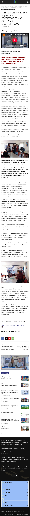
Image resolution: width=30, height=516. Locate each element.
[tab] (15, 482)
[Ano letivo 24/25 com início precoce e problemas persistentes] (25, 400)
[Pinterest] (9, 338)
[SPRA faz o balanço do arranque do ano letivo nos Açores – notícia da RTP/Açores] (25, 428)
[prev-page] (2, 433)
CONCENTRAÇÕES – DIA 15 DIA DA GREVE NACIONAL (23, 348)
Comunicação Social (11, 9)
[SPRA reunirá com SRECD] (25, 414)
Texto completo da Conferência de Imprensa (12, 325)
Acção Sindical (8, 6)
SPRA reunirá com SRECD (7, 412)
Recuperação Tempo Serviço (14, 331)
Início (2, 6)
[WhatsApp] (13, 338)
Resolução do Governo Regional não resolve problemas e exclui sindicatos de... (9, 392)
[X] (6, 338)
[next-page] (5, 433)
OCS (6, 331)
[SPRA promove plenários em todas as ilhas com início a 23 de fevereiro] (25, 378)
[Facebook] (2, 338)
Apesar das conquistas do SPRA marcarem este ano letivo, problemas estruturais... (10, 421)
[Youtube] (16, 475)
